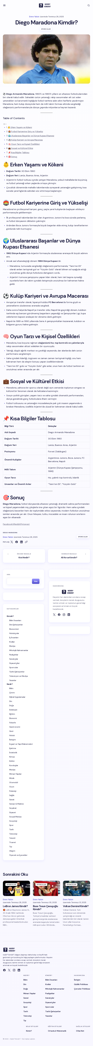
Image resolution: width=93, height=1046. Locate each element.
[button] (4, 5)
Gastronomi (14, 727)
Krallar (12, 642)
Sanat (11, 799)
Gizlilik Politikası (81, 984)
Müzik (11, 778)
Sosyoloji (13, 821)
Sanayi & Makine (16, 804)
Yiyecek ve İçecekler (18, 855)
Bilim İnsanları (15, 620)
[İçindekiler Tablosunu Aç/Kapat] (5, 124)
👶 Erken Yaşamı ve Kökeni (20, 127)
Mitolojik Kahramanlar (18, 650)
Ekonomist (14, 629)
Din (10, 701)
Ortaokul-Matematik (57, 1031)
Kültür (12, 761)
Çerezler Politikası (82, 989)
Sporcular (46, 29)
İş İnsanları (13, 637)
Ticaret (12, 842)
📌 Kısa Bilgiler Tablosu (18, 152)
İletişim (12, 739)
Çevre (12, 692)
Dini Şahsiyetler (16, 625)
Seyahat (13, 808)
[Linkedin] (18, 970)
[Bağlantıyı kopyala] (26, 542)
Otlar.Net (80, 1031)
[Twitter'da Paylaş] (11, 542)
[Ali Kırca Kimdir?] (69, 556)
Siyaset (12, 812)
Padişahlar (13, 655)
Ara (8, 574)
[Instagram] (14, 970)
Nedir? (10, 684)
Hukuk (12, 735)
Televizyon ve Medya (18, 676)
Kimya (12, 757)
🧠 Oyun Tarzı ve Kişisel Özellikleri (24, 144)
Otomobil (13, 782)
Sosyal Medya (15, 817)
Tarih (11, 829)
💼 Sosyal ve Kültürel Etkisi (20, 148)
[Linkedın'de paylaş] (21, 542)
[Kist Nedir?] (24, 556)
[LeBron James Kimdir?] (16, 888)
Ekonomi (13, 718)
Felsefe (12, 722)
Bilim (11, 688)
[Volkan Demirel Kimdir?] (76, 888)
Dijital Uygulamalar (17, 697)
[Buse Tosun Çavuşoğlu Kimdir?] (46, 888)
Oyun (11, 787)
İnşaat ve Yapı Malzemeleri (21, 744)
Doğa (11, 705)
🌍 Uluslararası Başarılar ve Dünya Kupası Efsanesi (31, 136)
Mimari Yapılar (15, 774)
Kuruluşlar (13, 765)
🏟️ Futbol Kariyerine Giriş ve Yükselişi (25, 131)
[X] (9, 970)
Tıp (10, 846)
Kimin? (29, 1031)
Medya (12, 646)
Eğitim (12, 714)
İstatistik (13, 752)
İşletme (12, 748)
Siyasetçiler (14, 663)
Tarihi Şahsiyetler (16, 672)
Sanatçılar (13, 659)
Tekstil (12, 838)
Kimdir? (10, 616)
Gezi (11, 731)
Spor (11, 825)
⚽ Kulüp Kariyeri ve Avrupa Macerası (25, 140)
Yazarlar (12, 680)
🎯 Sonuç (12, 156)
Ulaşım (12, 851)
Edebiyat (13, 710)
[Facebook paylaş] (16, 542)
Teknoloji (13, 834)
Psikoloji (12, 791)
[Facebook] (59, 614)
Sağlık (11, 795)
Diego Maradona (10, 532)
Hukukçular (14, 633)
